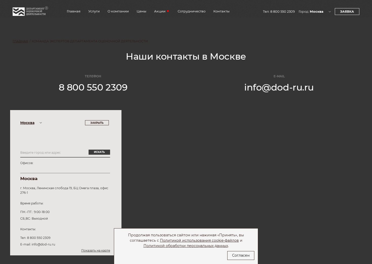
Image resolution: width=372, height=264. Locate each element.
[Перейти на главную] (30, 12)
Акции (160, 11)
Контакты (221, 11)
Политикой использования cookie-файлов (199, 240)
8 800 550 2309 (282, 11)
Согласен (241, 255)
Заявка (347, 11)
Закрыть (97, 123)
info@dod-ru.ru (279, 87)
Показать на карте (95, 250)
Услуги (94, 11)
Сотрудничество (191, 11)
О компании (118, 11)
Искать (99, 152)
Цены (141, 11)
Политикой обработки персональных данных (185, 245)
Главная (73, 11)
